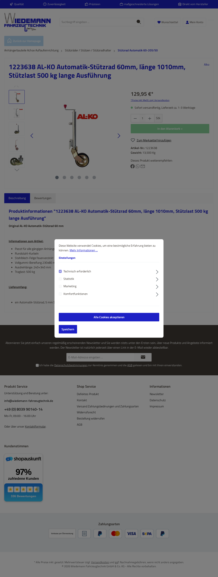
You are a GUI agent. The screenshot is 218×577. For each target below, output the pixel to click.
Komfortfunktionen (75, 294)
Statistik (68, 279)
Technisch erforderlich (77, 271)
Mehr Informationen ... (84, 250)
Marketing (69, 286)
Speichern (68, 329)
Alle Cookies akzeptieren (109, 317)
